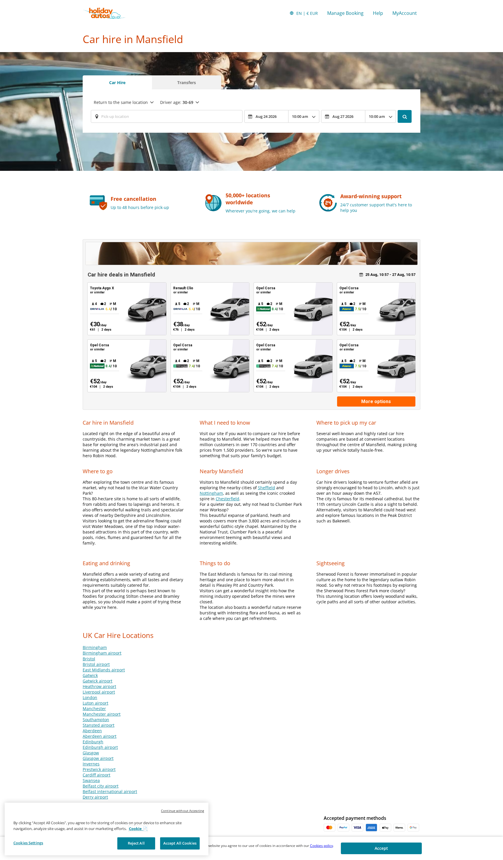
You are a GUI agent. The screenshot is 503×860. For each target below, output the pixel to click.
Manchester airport (102, 714)
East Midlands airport (104, 670)
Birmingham (95, 647)
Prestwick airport (99, 769)
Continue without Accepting (182, 810)
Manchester (94, 708)
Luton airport (95, 703)
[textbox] (166, 116)
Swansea (91, 780)
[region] (106, 829)
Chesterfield (227, 498)
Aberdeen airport (99, 736)
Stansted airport (98, 725)
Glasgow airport (98, 758)
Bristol (89, 659)
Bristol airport (96, 664)
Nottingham (211, 493)
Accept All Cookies (179, 843)
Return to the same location (121, 102)
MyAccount (404, 13)
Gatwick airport (97, 681)
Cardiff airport (96, 775)
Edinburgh (93, 741)
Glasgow (91, 753)
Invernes (91, 764)
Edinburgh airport (100, 747)
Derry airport (95, 797)
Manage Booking (345, 13)
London (90, 697)
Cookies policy (321, 845)
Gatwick (90, 675)
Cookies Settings (28, 842)
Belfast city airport (100, 786)
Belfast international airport (110, 791)
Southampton (96, 719)
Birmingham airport (102, 653)
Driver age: (176, 102)
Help (378, 13)
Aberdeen (92, 730)
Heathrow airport (99, 686)
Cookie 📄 (138, 828)
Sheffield (266, 487)
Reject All (136, 843)
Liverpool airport (99, 692)
